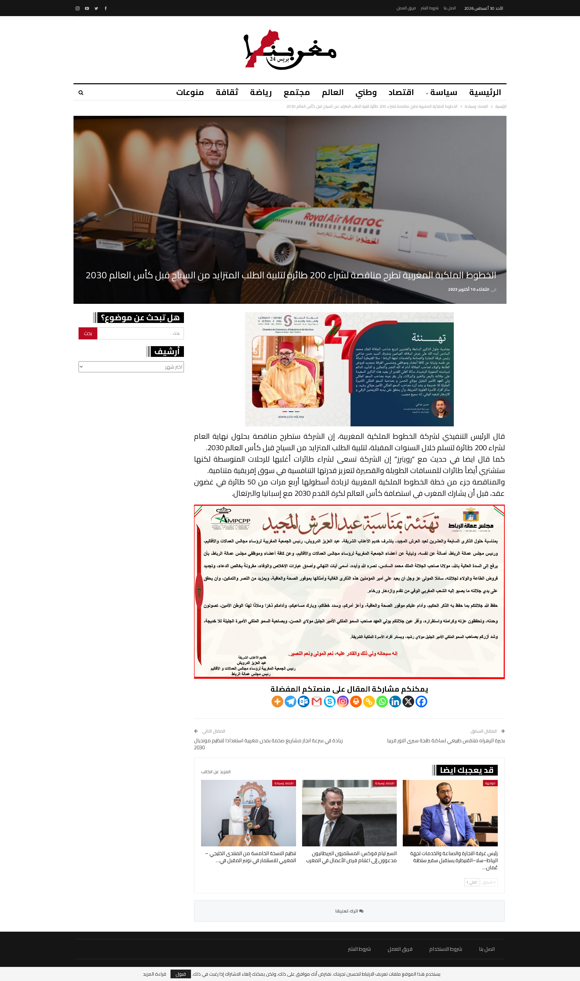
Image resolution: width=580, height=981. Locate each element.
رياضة (261, 92)
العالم (333, 92)
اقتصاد (401, 92)
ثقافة (227, 92)
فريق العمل (406, 8)
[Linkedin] (395, 701)
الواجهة (490, 783)
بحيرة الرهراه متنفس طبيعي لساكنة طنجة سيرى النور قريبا (446, 740)
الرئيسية (485, 92)
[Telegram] (290, 701)
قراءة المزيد (154, 974)
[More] (277, 701)
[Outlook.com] (303, 701)
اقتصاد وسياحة (384, 783)
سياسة (443, 92)
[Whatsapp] (382, 701)
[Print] (356, 701)
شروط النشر (430, 8)
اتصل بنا (450, 8)
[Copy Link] (369, 701)
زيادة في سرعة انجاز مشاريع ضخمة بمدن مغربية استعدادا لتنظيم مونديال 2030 (268, 744)
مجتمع (297, 92)
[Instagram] (343, 701)
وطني (366, 92)
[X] (408, 701)
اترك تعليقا (347, 911)
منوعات (190, 92)
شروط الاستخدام (445, 949)
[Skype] (330, 701)
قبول (181, 974)
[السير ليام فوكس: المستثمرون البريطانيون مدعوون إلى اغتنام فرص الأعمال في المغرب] (349, 813)
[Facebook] (421, 701)
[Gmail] (317, 701)
